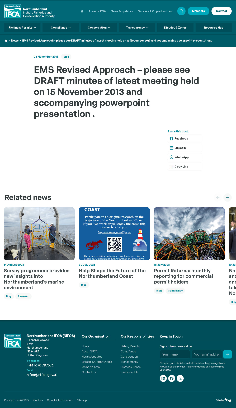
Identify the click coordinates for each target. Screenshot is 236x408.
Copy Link (181, 166)
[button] (218, 197)
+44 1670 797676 (40, 365)
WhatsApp (182, 157)
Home (85, 346)
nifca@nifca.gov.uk (42, 375)
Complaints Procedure (60, 400)
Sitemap (82, 400)
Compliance (128, 351)
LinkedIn (180, 148)
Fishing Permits (130, 346)
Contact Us (89, 372)
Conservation (129, 356)
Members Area (91, 367)
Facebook (181, 138)
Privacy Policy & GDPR (16, 400)
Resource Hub (213, 27)
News (15, 40)
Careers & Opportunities (155, 11)
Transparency (129, 362)
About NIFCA (97, 11)
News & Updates (122, 11)
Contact (221, 11)
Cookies (38, 400)
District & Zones (175, 27)
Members (198, 11)
